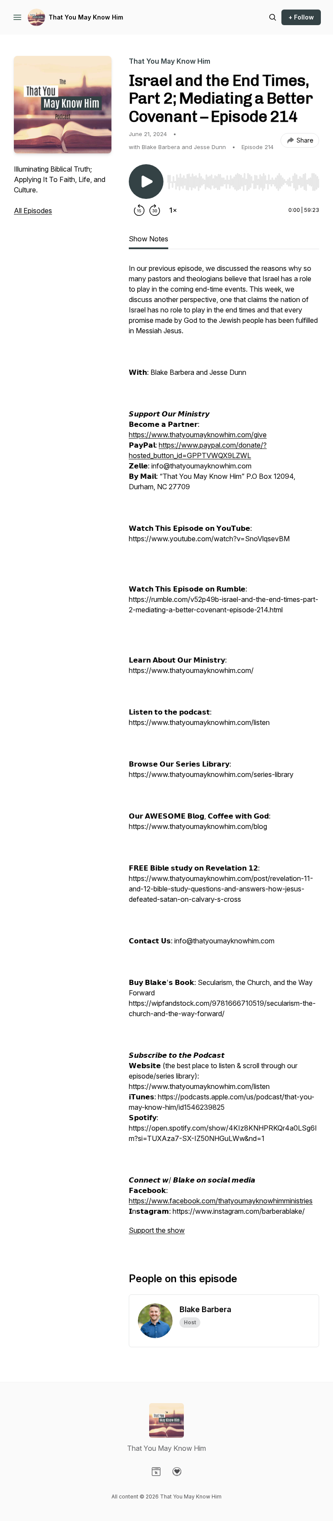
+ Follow (301, 17)
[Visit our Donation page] (177, 1471)
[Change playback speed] (173, 210)
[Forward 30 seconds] (155, 210)
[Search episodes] (272, 17)
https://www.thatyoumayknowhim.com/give (198, 434)
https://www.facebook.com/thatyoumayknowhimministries (221, 1200)
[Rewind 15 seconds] (139, 210)
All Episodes (33, 210)
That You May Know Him (86, 17)
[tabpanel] (224, 753)
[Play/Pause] (146, 181)
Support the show (157, 1230)
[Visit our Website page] (156, 1471)
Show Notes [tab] (148, 238)
